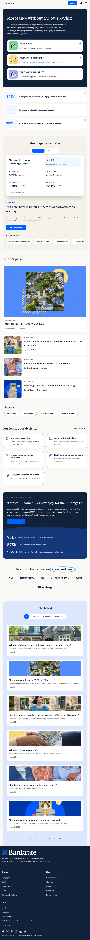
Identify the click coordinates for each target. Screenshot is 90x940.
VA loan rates (62, 241)
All (27, 616)
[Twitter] (7, 931)
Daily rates (79, 241)
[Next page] (60, 838)
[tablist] (45, 151)
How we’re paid (51, 878)
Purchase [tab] (38, 151)
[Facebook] (3, 931)
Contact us (50, 891)
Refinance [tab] (52, 151)
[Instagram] (12, 931)
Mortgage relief (68, 413)
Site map (49, 882)
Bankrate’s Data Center (10, 895)
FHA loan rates (43, 241)
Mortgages (6, 878)
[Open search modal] (81, 3)
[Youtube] (20, 931)
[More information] (85, 93)
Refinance (47, 616)
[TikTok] (25, 931)
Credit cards (6, 886)
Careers (49, 886)
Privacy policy (7, 912)
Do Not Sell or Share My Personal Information (18, 921)
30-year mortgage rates (19, 241)
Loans (4, 891)
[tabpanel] (45, 192)
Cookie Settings (7, 916)
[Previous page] (30, 838)
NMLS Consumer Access (35, 859)
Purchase (35, 616)
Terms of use (6, 925)
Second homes (47, 413)
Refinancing (29, 413)
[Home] (10, 3)
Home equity (60, 616)
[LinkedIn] (16, 931)
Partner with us (51, 895)
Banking (4, 882)
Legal (4, 908)
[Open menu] (85, 3)
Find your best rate (16, 228)
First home (11, 413)
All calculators (77, 429)
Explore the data (16, 522)
